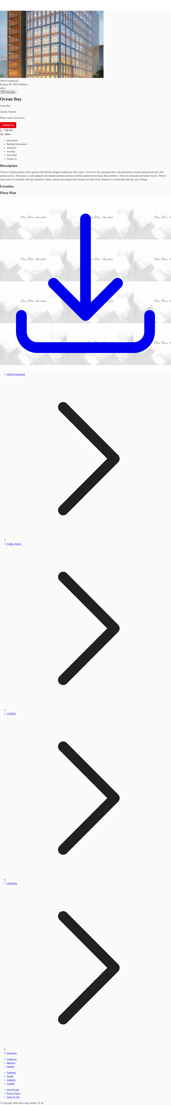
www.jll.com (13, 1089)
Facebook (11, 1072)
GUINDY (11, 713)
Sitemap (10, 1066)
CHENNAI (12, 883)
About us (11, 1063)
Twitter (10, 1076)
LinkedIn (11, 1080)
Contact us (12, 1059)
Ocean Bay (12, 1053)
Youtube (11, 1083)
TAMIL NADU (14, 544)
